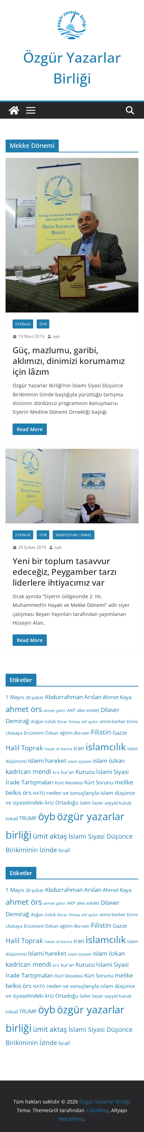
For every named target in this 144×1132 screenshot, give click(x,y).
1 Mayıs (15, 697)
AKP (71, 710)
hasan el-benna (58, 748)
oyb (56, 336)
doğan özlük (43, 721)
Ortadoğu (66, 802)
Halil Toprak (24, 747)
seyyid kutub (118, 803)
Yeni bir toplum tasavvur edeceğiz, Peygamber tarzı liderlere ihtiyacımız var (64, 571)
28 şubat (34, 697)
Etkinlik (22, 324)
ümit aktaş (50, 836)
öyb (47, 816)
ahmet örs (24, 709)
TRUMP (28, 818)
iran (79, 748)
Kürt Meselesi (69, 782)
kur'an (67, 772)
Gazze (120, 732)
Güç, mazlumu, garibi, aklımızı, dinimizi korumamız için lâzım (69, 360)
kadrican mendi (28, 771)
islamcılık (106, 746)
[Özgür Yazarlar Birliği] (14, 110)
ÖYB (42, 324)
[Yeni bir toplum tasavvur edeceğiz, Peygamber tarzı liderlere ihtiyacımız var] (72, 486)
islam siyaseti (80, 761)
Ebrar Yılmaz (68, 721)
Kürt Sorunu (98, 782)
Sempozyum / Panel (74, 534)
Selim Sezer (91, 803)
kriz (56, 772)
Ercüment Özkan (41, 733)
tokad (12, 818)
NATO (39, 793)
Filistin (101, 732)
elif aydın (89, 721)
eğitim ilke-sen (74, 733)
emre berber (112, 721)
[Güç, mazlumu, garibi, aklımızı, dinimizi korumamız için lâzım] (72, 235)
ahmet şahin (54, 710)
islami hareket (47, 761)
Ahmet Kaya (117, 697)
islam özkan (109, 761)
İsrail (64, 850)
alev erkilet (88, 710)
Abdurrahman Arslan (73, 697)
